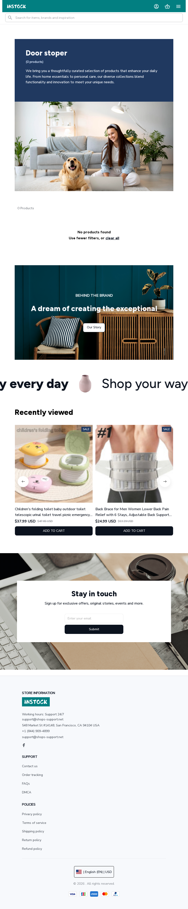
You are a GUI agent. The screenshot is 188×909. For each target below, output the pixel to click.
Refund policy (32, 849)
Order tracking (32, 775)
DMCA (26, 792)
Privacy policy (32, 814)
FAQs (26, 783)
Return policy (31, 840)
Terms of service (34, 823)
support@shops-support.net (42, 737)
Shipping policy (33, 831)
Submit (94, 629)
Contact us (30, 766)
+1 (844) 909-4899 (36, 731)
